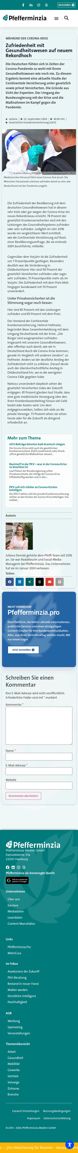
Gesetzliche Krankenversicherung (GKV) (32, 122)
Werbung (14, 1021)
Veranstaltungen (19, 1033)
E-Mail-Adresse (16, 765)
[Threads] (24, 867)
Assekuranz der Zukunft (23, 971)
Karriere (13, 905)
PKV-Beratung (17, 978)
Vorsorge (13, 1082)
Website (11, 779)
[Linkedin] (13, 867)
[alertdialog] (39, 1148)
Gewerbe (14, 1070)
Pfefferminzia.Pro (19, 947)
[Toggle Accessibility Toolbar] (69, 1144)
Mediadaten (16, 911)
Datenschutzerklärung (57, 1118)
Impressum (33, 1118)
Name (11, 750)
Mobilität (14, 1064)
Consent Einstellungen (25, 1111)
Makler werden (18, 990)
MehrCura (14, 953)
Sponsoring (15, 1027)
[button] (56, 18)
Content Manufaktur (21, 924)
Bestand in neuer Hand (23, 984)
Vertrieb (13, 1076)
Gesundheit (15, 1058)
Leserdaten (15, 917)
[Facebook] (7, 867)
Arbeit (12, 1052)
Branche (13, 1094)
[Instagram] (18, 867)
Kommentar (14, 704)
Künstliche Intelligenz (22, 996)
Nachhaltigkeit (17, 1002)
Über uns (14, 899)
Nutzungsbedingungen (57, 1111)
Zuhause (13, 1088)
